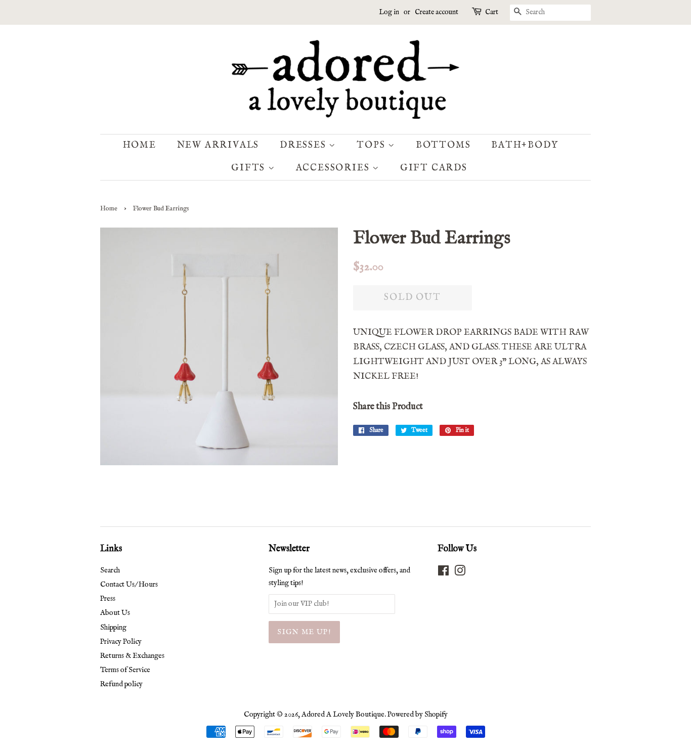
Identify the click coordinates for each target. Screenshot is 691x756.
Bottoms (443, 145)
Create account (436, 12)
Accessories (334, 168)
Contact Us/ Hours (129, 584)
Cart (491, 12)
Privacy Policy (121, 641)
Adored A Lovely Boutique (342, 714)
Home (139, 145)
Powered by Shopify (417, 714)
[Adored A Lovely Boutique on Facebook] (443, 572)
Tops (372, 145)
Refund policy (121, 684)
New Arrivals (218, 145)
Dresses (304, 145)
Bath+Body (524, 145)
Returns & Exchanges (132, 655)
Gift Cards (433, 168)
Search (110, 570)
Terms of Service (125, 670)
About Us (115, 612)
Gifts (249, 168)
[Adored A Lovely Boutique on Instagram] (459, 572)
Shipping (113, 627)
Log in (389, 12)
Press (107, 598)
